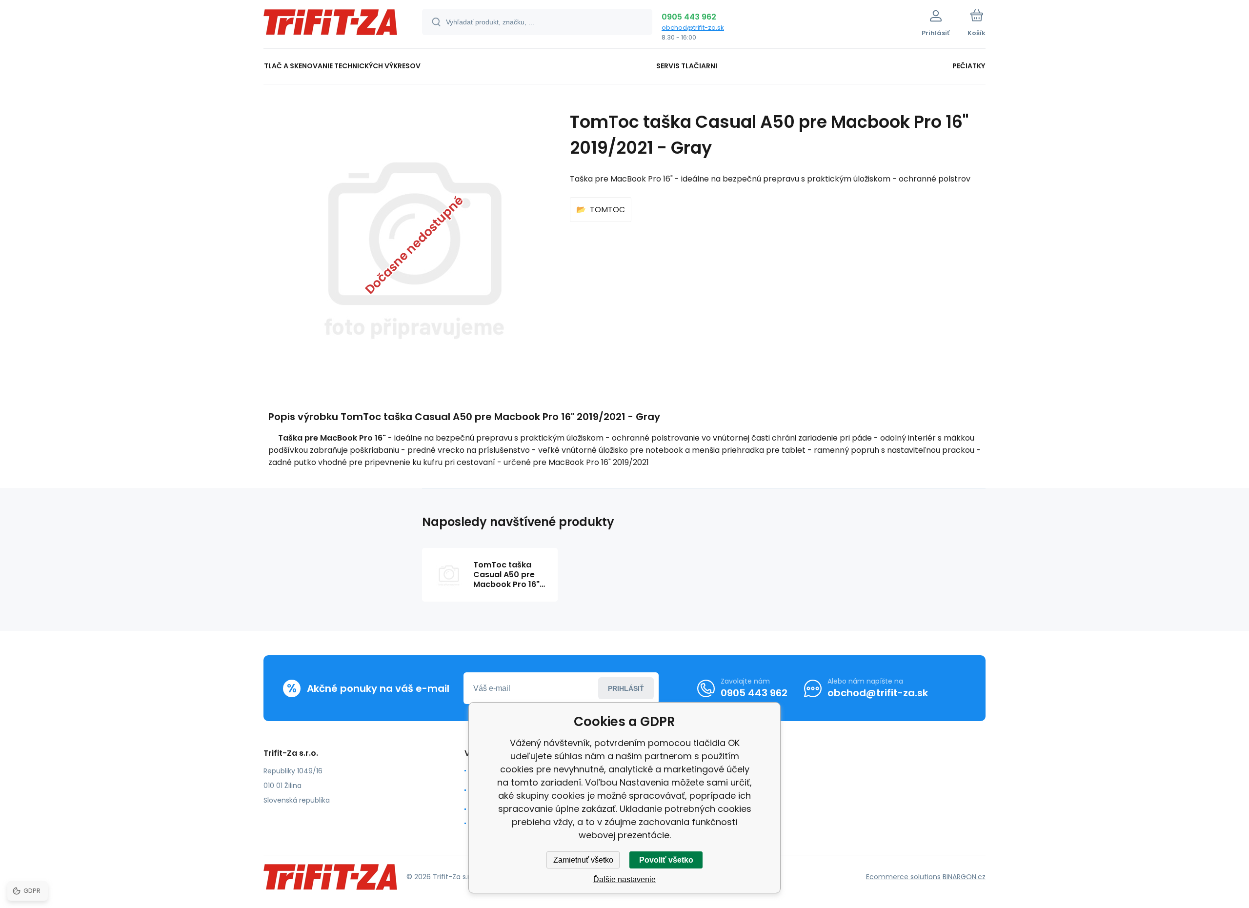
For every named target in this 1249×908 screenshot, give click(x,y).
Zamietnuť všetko (583, 860)
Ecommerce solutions (903, 877)
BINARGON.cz (964, 877)
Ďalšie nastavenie (624, 879)
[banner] (330, 25)
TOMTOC (607, 209)
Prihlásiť (626, 688)
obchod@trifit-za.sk (693, 27)
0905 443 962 (689, 16)
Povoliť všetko (666, 860)
